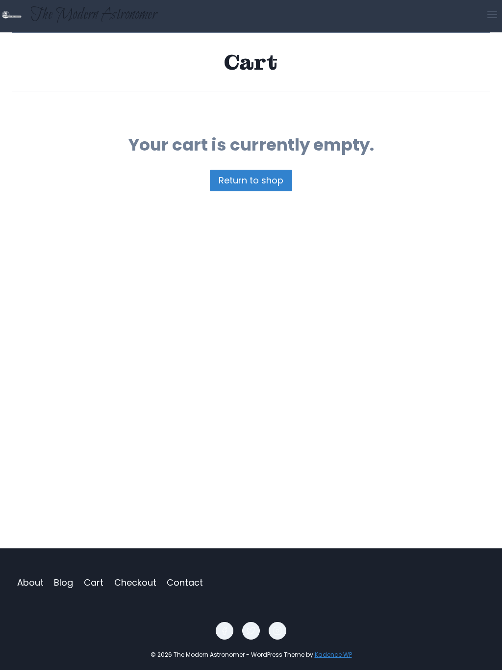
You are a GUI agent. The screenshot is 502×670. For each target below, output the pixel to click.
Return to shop (251, 180)
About (30, 582)
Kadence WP (333, 654)
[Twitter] (251, 631)
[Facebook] (224, 631)
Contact (185, 582)
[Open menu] (492, 14)
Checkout (135, 582)
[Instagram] (277, 631)
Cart (93, 582)
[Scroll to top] (477, 655)
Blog (63, 582)
